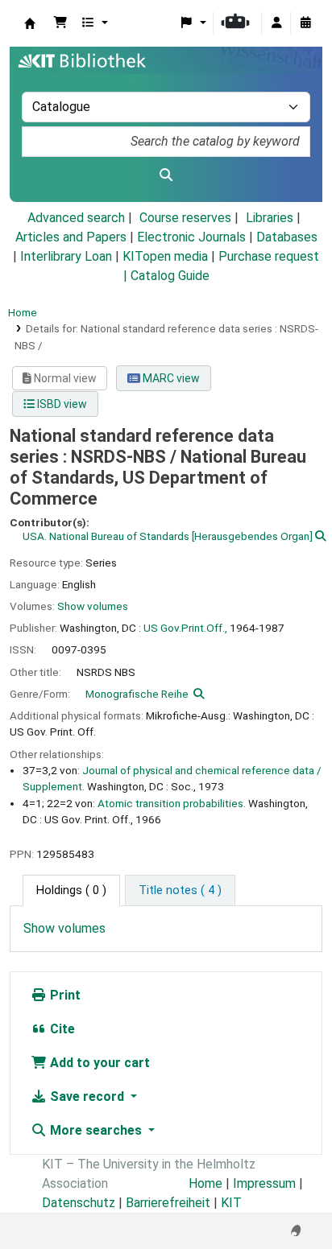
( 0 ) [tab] (71, 890)
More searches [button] (96, 1130)
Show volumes (92, 606)
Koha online (29, 23)
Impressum (264, 1183)
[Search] (166, 175)
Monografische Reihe (137, 693)
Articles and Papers (71, 237)
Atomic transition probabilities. (172, 803)
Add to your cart (98, 1062)
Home (22, 312)
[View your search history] (305, 23)
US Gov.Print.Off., (185, 627)
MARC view (170, 378)
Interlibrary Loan (66, 256)
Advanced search (76, 217)
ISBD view (61, 404)
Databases (286, 237)
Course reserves (185, 217)
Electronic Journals (191, 237)
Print (64, 995)
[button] (60, 23)
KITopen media (165, 256)
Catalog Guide (170, 275)
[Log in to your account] (276, 23)
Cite (61, 1029)
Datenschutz (78, 1202)
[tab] (180, 891)
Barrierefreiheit (168, 1202)
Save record (87, 1096)
